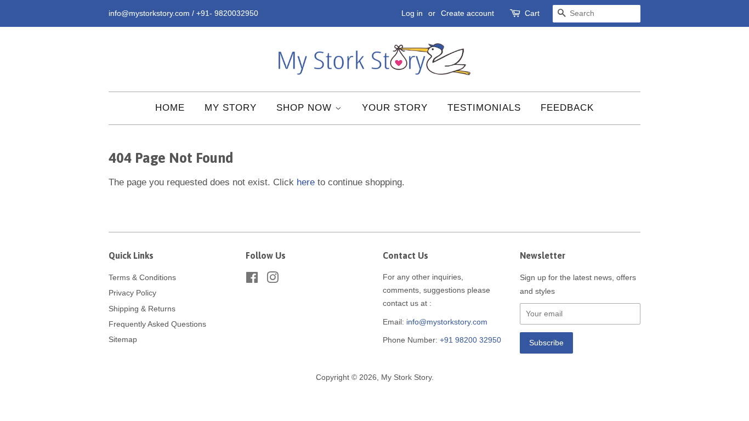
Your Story (395, 108)
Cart (532, 13)
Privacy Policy (132, 292)
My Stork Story (406, 377)
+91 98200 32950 (470, 339)
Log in (412, 13)
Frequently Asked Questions (157, 324)
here (306, 182)
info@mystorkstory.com (446, 321)
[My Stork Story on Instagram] (272, 279)
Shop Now (305, 108)
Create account (467, 13)
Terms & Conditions (142, 277)
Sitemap (123, 339)
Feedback (567, 108)
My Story (231, 108)
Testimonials (484, 108)
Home (170, 108)
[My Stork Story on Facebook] (252, 279)
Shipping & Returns (142, 308)
